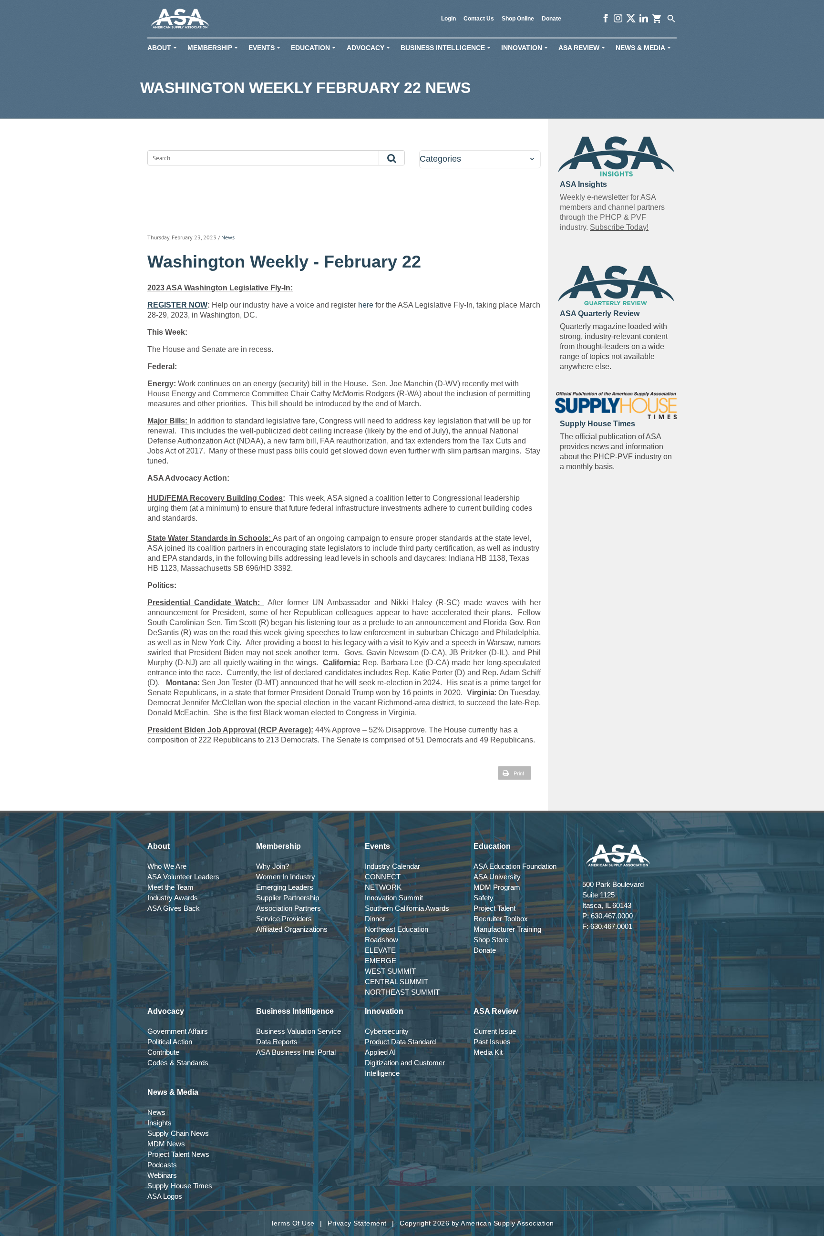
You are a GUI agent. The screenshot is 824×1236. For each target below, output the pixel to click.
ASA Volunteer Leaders (183, 877)
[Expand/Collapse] (531, 159)
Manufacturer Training (507, 929)
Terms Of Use (292, 1223)
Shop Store (491, 940)
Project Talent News (178, 1154)
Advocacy (370, 48)
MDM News (166, 1144)
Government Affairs (177, 1031)
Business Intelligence (447, 48)
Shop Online (518, 18)
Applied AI (380, 1052)
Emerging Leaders (284, 887)
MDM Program (497, 887)
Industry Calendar (392, 866)
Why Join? (272, 866)
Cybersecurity (387, 1031)
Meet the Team (170, 887)
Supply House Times (179, 1186)
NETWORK (383, 887)
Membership (214, 48)
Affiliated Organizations (292, 929)
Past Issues (492, 1042)
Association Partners (288, 908)
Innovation (526, 48)
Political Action (169, 1042)
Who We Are (166, 866)
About (164, 48)
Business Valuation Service (298, 1031)
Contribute (163, 1052)
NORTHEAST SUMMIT (402, 992)
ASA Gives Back (173, 908)
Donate (551, 18)
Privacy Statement (357, 1223)
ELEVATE (380, 950)
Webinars (162, 1175)
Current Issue (495, 1031)
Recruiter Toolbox (501, 919)
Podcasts (162, 1165)
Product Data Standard (400, 1042)
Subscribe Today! (619, 227)
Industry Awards (172, 898)
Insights (159, 1123)
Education (315, 48)
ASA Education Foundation (515, 866)
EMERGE (380, 961)
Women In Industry (285, 877)
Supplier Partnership (287, 898)
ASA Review (583, 48)
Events (266, 48)
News (228, 237)
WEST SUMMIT (390, 971)
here (364, 305)
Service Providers (284, 919)
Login (448, 18)
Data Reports (277, 1042)
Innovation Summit (394, 898)
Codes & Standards (177, 1063)
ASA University (497, 877)
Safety (484, 898)
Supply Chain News (178, 1133)
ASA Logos (164, 1196)
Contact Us (479, 18)
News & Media (645, 48)
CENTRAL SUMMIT (396, 982)
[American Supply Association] (180, 19)
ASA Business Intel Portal (296, 1052)
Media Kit (488, 1052)
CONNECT (383, 877)
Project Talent (494, 908)
